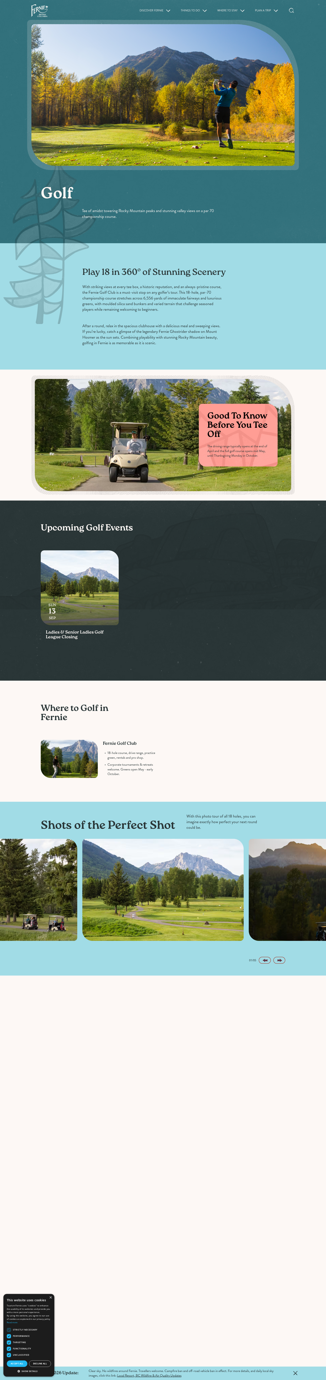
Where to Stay (227, 10)
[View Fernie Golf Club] (69, 759)
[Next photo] (279, 960)
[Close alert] (295, 1373)
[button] (29, 1371)
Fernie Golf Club (120, 744)
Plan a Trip (263, 10)
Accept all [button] (17, 1363)
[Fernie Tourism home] (39, 10)
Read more (12, 1322)
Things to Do (190, 10)
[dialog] (28, 1335)
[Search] (291, 10)
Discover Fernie (151, 10)
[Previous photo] (265, 960)
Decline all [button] (40, 1363)
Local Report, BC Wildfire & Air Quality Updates (149, 1375)
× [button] (50, 1297)
